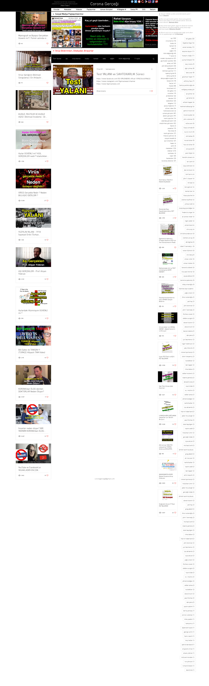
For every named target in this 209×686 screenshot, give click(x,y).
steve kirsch (190, 327)
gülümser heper (189, 77)
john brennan (190, 306)
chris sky (191, 229)
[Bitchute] (142, 1)
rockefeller (190, 361)
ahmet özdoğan (189, 399)
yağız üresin (190, 293)
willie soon (191, 124)
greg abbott (190, 454)
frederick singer (189, 212)
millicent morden (188, 657)
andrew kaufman (189, 200)
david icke (191, 670)
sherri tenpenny (189, 357)
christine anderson (188, 234)
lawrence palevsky (188, 280)
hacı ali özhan (190, 145)
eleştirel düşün (189, 51)
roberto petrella (189, 378)
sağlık (112, 59)
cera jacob (191, 149)
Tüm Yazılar (57, 59)
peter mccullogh (189, 416)
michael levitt (190, 446)
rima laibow (190, 369)
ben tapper (191, 365)
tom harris (191, 174)
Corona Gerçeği (104, 4)
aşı (67, 59)
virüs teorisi (76, 59)
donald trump (190, 382)
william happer (189, 102)
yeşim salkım (190, 607)
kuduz (87, 59)
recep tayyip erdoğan (187, 208)
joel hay (191, 301)
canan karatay (189, 47)
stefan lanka (190, 395)
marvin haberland (188, 412)
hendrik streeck (189, 157)
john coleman (190, 119)
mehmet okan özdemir (187, 289)
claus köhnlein (189, 166)
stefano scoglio (189, 318)
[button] (154, 59)
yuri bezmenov (189, 340)
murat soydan (190, 115)
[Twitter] (135, 1)
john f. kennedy (189, 310)
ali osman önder (189, 217)
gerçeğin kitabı (189, 437)
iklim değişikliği (124, 59)
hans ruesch (190, 636)
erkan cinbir (190, 259)
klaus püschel (190, 196)
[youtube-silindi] (156, 1)
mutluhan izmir (189, 433)
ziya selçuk (190, 441)
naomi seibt (190, 429)
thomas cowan (189, 314)
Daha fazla (138, 59)
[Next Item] (153, 32)
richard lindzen (189, 666)
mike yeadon (190, 619)
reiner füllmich (189, 251)
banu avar (191, 73)
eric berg (191, 255)
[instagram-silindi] (149, 1)
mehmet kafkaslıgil (188, 107)
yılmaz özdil (190, 204)
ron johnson (190, 662)
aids (104, 59)
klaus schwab (190, 128)
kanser (96, 59)
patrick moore (189, 111)
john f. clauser (189, 179)
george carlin (190, 632)
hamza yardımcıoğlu (187, 85)
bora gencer (190, 187)
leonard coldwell (189, 268)
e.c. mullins (190, 390)
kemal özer (190, 191)
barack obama (189, 331)
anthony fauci (190, 81)
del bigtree (191, 242)
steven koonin (189, 323)
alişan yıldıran (189, 653)
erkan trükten (190, 263)
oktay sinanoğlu (189, 285)
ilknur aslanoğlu (189, 297)
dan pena (191, 335)
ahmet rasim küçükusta (187, 450)
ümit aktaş (191, 136)
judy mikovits (190, 348)
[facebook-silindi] (153, 1)
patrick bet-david (189, 645)
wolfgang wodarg (188, 90)
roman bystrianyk (188, 352)
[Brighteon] (146, 1)
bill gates (191, 39)
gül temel (191, 98)
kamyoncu (191, 624)
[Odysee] (139, 1)
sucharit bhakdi (189, 60)
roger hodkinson (189, 344)
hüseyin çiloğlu (189, 56)
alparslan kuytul (189, 628)
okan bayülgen (189, 424)
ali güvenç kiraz (189, 649)
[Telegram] (132, 1)
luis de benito (190, 407)
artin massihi (190, 475)
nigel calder (190, 221)
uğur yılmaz (190, 68)
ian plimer (191, 94)
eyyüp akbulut (190, 276)
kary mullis (190, 64)
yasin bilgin (190, 153)
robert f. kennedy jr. (188, 246)
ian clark (191, 162)
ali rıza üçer (190, 458)
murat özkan (190, 140)
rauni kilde (191, 386)
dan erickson (190, 170)
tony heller (190, 640)
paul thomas (190, 420)
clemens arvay (189, 238)
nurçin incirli (190, 132)
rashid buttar (190, 403)
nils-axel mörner (189, 272)
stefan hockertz (189, 374)
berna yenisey (189, 611)
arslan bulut (190, 225)
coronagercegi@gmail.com (105, 479)
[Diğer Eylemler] (152, 69)
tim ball (192, 183)
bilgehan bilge (189, 43)
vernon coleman (189, 615)
